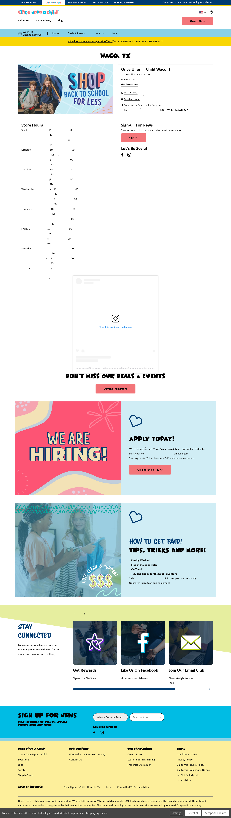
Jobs (20, 764)
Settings (176, 813)
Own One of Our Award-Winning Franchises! (187, 2)
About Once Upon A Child (32, 754)
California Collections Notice (193, 770)
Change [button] (27, 35)
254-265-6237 (131, 93)
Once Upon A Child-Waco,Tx (90, 368)
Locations (23, 759)
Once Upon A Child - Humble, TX (82, 787)
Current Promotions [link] (115, 388)
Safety (21, 770)
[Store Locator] (211, 13)
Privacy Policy (184, 759)
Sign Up (133, 137)
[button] (83, 614)
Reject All (193, 813)
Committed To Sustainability (133, 787)
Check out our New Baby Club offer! (89, 41)
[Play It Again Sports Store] (77, 2)
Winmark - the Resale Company (87, 754)
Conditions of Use (187, 754)
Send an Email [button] (132, 99)
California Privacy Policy (190, 764)
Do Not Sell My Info (188, 775)
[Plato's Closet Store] (30, 2)
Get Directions (129, 84)
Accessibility (184, 780)
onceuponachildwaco (117, 368)
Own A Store (197, 21)
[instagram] (129, 155)
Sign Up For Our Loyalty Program (142, 105)
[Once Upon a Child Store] (53, 2)
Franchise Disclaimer (139, 764)
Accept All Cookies (215, 813)
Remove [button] (36, 35)
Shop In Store (25, 775)
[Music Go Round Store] (124, 2)
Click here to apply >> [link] (150, 469)
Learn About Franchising (141, 759)
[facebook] (122, 155)
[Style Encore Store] (100, 2)
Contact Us (75, 759)
